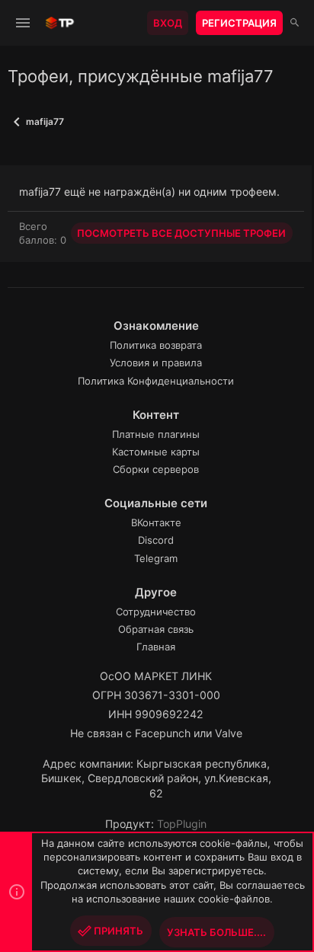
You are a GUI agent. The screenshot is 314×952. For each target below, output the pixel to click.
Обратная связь (156, 629)
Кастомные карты (156, 452)
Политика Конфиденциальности (156, 381)
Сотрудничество (156, 611)
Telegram (156, 558)
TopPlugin (182, 823)
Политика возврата (156, 345)
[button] (23, 23)
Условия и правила (156, 362)
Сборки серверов (156, 469)
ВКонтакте (156, 522)
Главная (155, 647)
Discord (156, 540)
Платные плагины (156, 434)
